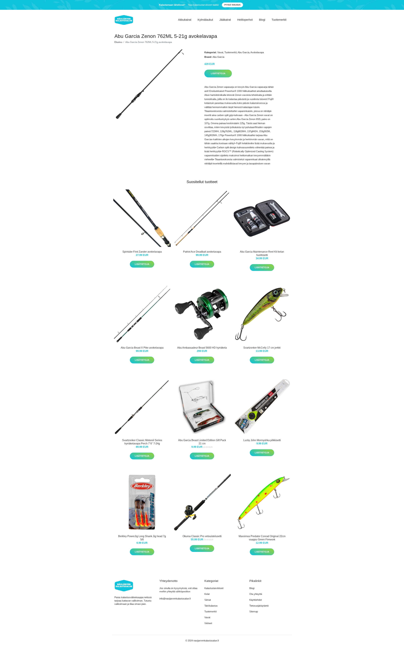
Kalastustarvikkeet (213, 588)
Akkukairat (184, 19)
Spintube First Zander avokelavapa (142, 251)
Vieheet (208, 623)
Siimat (207, 599)
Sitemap (253, 611)
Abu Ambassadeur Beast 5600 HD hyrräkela (202, 347)
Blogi (262, 19)
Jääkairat (225, 19)
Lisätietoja (218, 73)
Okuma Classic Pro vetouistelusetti (202, 536)
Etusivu (118, 42)
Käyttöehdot (255, 599)
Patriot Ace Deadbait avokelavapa (202, 251)
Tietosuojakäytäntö (259, 605)
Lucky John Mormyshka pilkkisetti (262, 440)
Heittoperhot (245, 19)
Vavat (220, 52)
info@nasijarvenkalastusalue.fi (175, 598)
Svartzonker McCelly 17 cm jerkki (262, 347)
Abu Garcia (243, 52)
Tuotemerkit (279, 19)
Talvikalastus (211, 605)
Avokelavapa (257, 52)
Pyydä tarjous (232, 5)
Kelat (207, 594)
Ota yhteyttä (255, 594)
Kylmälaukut (205, 19)
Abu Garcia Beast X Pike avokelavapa (142, 347)
